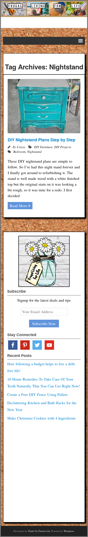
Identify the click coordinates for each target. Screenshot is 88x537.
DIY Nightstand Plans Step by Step (41, 140)
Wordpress (69, 531)
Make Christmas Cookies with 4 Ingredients (41, 418)
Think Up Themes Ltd (39, 531)
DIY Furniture (43, 147)
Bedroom (19, 151)
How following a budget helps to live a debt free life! (41, 367)
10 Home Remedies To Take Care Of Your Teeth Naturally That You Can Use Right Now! (43, 382)
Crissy (21, 147)
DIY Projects (62, 147)
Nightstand (34, 151)
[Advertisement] (44, 470)
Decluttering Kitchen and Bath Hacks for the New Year (41, 406)
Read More (18, 205)
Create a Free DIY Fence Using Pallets (37, 394)
